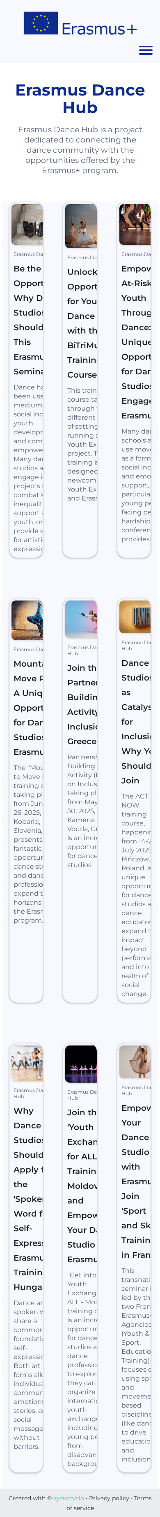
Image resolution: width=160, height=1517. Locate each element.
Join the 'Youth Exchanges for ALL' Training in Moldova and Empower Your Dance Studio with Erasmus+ (92, 1186)
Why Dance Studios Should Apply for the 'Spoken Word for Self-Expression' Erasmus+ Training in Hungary (37, 1199)
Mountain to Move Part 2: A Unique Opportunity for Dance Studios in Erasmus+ (40, 708)
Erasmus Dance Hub (39, 254)
